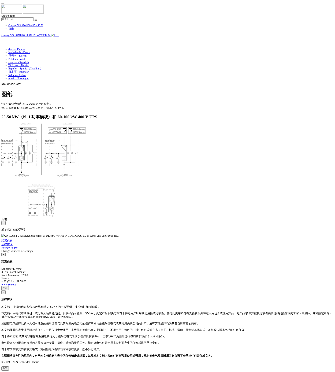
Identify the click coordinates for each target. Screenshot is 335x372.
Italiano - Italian (17, 75)
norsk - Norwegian (18, 78)
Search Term (8, 15)
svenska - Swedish (18, 62)
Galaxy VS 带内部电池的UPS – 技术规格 (26, 35)
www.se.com (8, 284)
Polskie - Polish (16, 59)
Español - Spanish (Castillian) (24, 68)
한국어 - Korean (17, 55)
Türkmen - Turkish (18, 65)
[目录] (2, 39)
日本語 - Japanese (18, 71)
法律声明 (7, 244)
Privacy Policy (9, 247)
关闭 (5, 288)
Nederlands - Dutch (19, 52)
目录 (11, 28)
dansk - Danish (16, 49)
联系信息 (7, 240)
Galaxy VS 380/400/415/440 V (25, 25)
